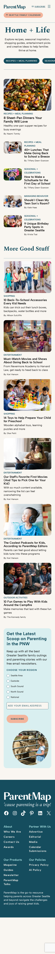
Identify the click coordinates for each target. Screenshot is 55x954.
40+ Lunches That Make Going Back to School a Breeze (37, 153)
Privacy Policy (39, 864)
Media (33, 842)
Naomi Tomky (13, 134)
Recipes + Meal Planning (21, 61)
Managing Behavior (36, 196)
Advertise (36, 831)
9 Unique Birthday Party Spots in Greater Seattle (36, 227)
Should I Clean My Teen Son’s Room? (36, 201)
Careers (9, 836)
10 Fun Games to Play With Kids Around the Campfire (25, 603)
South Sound (17, 686)
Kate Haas (32, 207)
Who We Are (12, 831)
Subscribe (40, 7)
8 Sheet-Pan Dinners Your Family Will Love (23, 119)
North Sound (17, 691)
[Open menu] (49, 6)
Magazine (10, 864)
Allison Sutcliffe (14, 315)
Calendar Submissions (38, 849)
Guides (8, 870)
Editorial (35, 836)
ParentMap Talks (11, 882)
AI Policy (35, 870)
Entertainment (13, 355)
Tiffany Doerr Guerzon (38, 160)
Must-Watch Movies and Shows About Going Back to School (25, 360)
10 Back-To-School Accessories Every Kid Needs (25, 301)
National (15, 697)
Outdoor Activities (15, 597)
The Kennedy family (16, 617)
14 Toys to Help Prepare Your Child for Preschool (27, 419)
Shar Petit (11, 433)
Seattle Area (17, 675)
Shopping (9, 296)
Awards (9, 847)
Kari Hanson (12, 374)
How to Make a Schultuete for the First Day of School (37, 180)
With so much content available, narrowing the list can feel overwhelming (23, 491)
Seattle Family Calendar (25, 15)
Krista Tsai (32, 234)
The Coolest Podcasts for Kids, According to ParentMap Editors (26, 544)
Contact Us (12, 842)
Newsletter (11, 875)
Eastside (15, 681)
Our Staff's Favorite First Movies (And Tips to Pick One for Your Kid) (26, 480)
